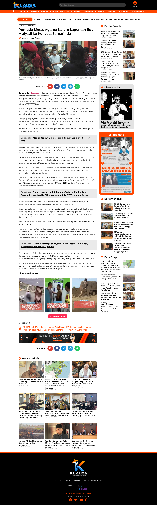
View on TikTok (59, 316)
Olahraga (111, 11)
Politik (101, 11)
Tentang (76, 481)
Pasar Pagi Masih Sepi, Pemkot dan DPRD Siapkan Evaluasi (111, 33)
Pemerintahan (89, 11)
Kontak (57, 481)
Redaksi (66, 481)
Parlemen (75, 11)
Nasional (35, 11)
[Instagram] (86, 499)
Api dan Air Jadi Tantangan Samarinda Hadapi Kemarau (31, 443)
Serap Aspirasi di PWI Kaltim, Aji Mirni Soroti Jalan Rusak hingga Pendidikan (57, 413)
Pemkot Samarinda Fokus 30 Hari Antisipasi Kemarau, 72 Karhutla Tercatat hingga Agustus (57, 444)
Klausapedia (136, 11)
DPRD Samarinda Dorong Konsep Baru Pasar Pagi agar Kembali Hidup (110, 76)
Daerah (22, 11)
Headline (47, 327)
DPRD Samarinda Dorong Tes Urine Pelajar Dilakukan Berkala (109, 44)
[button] (50, 86)
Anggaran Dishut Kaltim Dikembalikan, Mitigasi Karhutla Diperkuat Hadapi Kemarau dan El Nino (31, 414)
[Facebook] (70, 499)
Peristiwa (64, 11)
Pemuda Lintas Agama (37, 330)
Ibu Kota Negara (58, 327)
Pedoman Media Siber (93, 481)
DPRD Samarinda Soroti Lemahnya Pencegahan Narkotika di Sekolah (111, 54)
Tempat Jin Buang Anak (76, 330)
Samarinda (30, 25)
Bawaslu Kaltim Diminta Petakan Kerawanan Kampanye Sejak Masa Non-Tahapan (84, 444)
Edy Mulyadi (37, 327)
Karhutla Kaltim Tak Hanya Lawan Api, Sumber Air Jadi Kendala (31, 382)
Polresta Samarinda (56, 330)
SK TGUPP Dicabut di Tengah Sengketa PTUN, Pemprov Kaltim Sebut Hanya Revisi (82, 383)
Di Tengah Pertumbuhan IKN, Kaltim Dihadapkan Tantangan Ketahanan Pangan (124, 236)
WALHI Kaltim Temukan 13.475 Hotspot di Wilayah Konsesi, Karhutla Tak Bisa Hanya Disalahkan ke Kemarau (84, 19)
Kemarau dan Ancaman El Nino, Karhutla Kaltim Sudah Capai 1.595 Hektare (83, 413)
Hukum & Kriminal (49, 11)
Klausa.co (34, 93)
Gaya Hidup (123, 11)
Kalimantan (75, 327)
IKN (67, 327)
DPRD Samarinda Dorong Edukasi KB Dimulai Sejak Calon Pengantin (110, 64)
